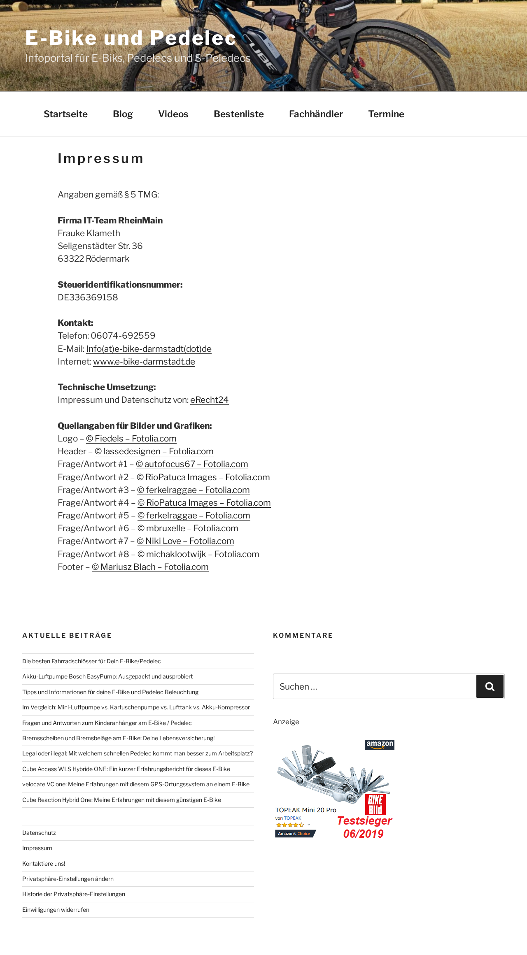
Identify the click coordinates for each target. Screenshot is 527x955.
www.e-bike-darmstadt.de (144, 361)
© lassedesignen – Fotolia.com (154, 451)
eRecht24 (209, 400)
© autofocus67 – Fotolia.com (192, 464)
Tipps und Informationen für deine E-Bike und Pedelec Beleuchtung (110, 691)
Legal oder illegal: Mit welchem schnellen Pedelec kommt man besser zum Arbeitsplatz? (137, 753)
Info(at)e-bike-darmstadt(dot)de (149, 349)
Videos (173, 114)
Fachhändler (316, 114)
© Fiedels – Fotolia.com (131, 438)
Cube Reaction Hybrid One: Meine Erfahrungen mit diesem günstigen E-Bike (121, 799)
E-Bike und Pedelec (131, 38)
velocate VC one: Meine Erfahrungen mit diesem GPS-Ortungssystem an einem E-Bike (136, 784)
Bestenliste (239, 114)
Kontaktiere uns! (43, 863)
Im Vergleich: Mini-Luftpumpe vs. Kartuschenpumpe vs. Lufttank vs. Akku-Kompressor (136, 707)
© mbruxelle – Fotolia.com (188, 528)
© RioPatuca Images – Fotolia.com (203, 477)
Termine (386, 114)
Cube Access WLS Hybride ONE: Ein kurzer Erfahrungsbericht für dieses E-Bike (126, 768)
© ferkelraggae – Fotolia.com (193, 490)
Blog (123, 114)
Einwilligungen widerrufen (55, 909)
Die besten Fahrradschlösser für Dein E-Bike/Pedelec (91, 661)
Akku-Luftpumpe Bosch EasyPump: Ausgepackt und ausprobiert (107, 676)
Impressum (37, 847)
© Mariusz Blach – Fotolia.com (150, 567)
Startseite (66, 114)
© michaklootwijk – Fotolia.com (198, 554)
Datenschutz (39, 832)
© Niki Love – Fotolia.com (185, 541)
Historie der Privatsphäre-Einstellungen (73, 893)
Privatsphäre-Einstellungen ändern (68, 878)
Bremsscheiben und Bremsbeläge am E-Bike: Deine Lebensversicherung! (118, 737)
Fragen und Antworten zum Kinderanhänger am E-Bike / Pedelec (107, 722)
